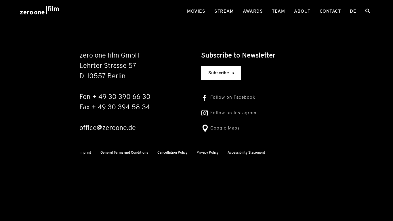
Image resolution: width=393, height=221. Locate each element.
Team (278, 11)
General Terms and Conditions (124, 153)
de (353, 11)
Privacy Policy (207, 153)
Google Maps (225, 128)
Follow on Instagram (233, 113)
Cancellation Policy (172, 153)
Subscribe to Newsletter (238, 55)
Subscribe (218, 73)
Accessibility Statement (246, 153)
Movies (196, 11)
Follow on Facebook (232, 97)
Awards (253, 11)
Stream (224, 11)
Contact (330, 11)
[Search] (368, 11)
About (302, 11)
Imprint (85, 153)
